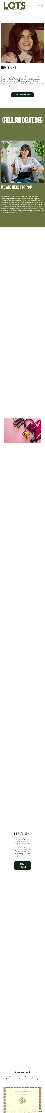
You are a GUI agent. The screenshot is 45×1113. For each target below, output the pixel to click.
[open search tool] (42, 6)
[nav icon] (38, 6)
